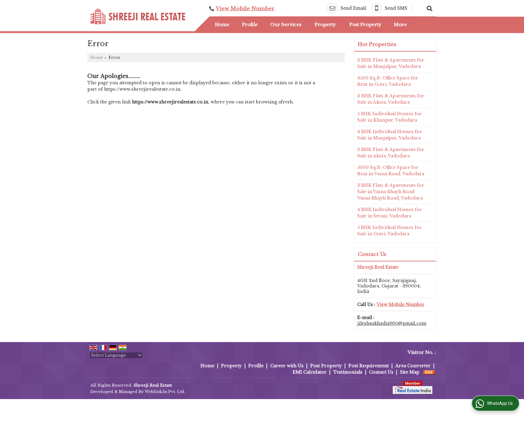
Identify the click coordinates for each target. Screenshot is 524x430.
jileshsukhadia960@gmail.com (391, 323)
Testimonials (347, 372)
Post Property (365, 24)
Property (325, 24)
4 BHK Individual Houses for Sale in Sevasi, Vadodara (389, 213)
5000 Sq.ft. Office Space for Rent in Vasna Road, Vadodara (390, 170)
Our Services (285, 24)
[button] (245, 8)
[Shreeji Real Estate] (137, 16)
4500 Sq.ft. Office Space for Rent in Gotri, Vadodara (387, 81)
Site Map (409, 372)
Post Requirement (368, 365)
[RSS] (429, 372)
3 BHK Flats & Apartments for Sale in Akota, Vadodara (390, 99)
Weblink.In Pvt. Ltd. (165, 391)
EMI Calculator (310, 372)
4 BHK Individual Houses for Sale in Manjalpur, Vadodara (389, 135)
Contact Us (381, 372)
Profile (250, 24)
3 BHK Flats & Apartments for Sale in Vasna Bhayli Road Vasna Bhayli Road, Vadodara (390, 192)
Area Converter (413, 365)
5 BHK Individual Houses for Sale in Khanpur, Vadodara (389, 117)
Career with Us (287, 365)
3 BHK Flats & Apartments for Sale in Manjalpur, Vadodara (390, 63)
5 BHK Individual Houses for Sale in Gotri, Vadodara (389, 231)
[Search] (428, 8)
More (400, 24)
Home (222, 24)
